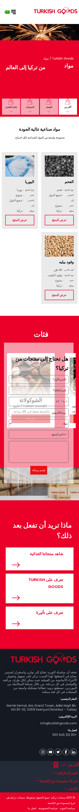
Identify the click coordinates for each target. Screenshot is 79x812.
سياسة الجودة (67, 808)
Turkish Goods (62, 58)
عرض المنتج (59, 220)
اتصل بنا (32, 808)
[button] (68, 107)
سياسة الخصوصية (48, 808)
